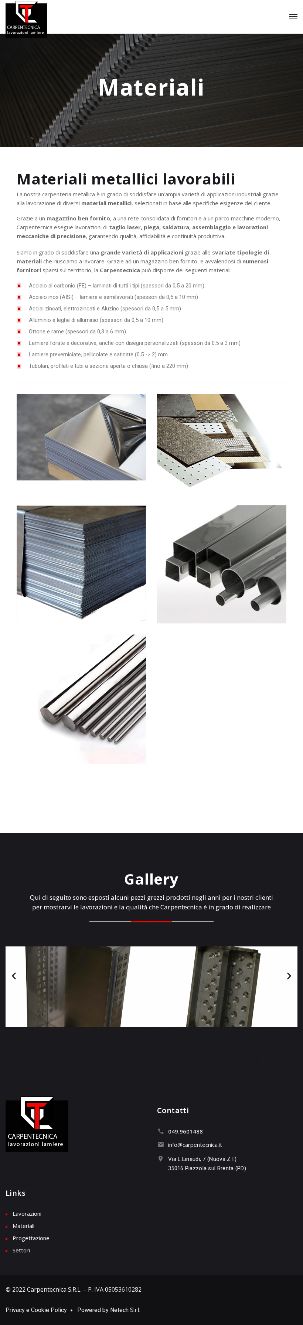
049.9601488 (185, 1131)
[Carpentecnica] (26, 19)
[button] (13, 976)
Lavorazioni (27, 1213)
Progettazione (31, 1238)
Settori (21, 1250)
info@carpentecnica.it (195, 1144)
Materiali (23, 1225)
